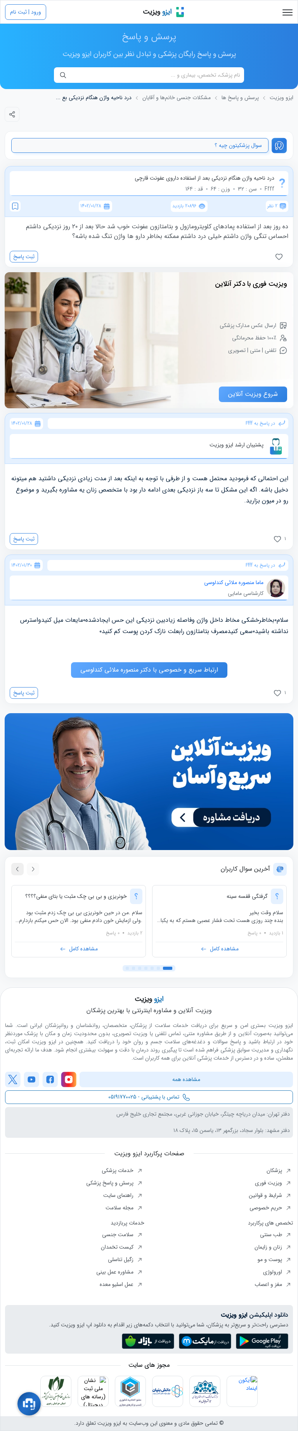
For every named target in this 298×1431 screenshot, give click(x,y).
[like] (280, 256)
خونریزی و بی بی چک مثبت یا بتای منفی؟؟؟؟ (76, 896)
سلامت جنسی (118, 1234)
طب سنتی (272, 1234)
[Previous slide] (33, 869)
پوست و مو (271, 1259)
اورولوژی (273, 1272)
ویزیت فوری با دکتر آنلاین (251, 283)
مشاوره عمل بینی (115, 1272)
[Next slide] (17, 869)
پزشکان (275, 1170)
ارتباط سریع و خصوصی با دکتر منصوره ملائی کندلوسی (149, 670)
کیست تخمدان (118, 1247)
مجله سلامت (120, 1208)
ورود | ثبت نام (25, 12)
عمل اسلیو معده (117, 1284)
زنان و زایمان (269, 1247)
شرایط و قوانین (266, 1195)
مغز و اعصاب (269, 1284)
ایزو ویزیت (281, 98)
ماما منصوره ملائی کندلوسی (233, 582)
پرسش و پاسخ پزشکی (110, 1183)
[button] (167, 968)
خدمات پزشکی (118, 1170)
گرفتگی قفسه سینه (247, 896)
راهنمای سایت (119, 1195)
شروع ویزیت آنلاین (253, 394)
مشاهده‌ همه (186, 1079)
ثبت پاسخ (24, 256)
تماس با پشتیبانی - (143, 1097)
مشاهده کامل (224, 949)
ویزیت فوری (269, 1183)
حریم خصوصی (266, 1208)
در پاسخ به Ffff (260, 423)
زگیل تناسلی (121, 1259)
